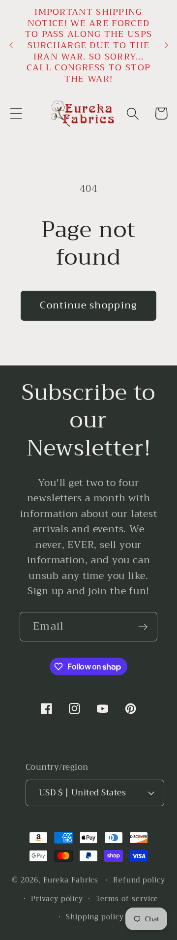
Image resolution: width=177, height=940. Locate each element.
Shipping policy (95, 917)
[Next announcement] (166, 45)
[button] (16, 113)
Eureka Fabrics (71, 880)
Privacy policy (57, 899)
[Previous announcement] (11, 45)
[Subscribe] (143, 627)
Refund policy (139, 880)
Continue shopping (88, 305)
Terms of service (127, 899)
